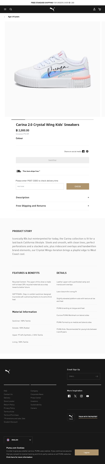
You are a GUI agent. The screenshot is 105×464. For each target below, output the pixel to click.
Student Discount (11, 422)
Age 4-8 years (13, 17)
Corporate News (37, 394)
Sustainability (36, 404)
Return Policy (9, 404)
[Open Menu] (6, 9)
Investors (34, 401)
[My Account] (94, 9)
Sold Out (52, 160)
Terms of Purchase (11, 415)
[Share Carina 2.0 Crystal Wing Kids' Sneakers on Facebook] (83, 151)
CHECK (78, 186)
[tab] (18, 119)
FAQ (5, 391)
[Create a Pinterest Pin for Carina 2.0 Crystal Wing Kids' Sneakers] (87, 151)
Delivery (7, 398)
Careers (34, 408)
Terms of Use (9, 411)
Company (34, 391)
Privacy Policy (9, 408)
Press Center (36, 398)
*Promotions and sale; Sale (14, 418)
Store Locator (9, 401)
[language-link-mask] (18, 440)
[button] (6, 9)
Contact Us (8, 394)
